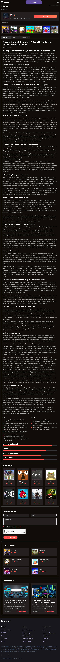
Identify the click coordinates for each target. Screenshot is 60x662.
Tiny (2, 636)
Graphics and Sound (10, 444)
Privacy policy (18, 526)
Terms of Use (46, 638)
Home (50, 5)
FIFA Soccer (4, 638)
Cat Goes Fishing (26, 641)
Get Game (46, 16)
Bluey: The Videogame (28, 630)
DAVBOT (3, 633)
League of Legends (27, 638)
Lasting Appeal (8, 458)
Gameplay (6, 449)
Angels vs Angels (27, 633)
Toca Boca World (6, 630)
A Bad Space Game (27, 636)
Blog (44, 641)
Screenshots (25, 37)
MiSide (3, 641)
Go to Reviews (33, 2)
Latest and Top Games (49, 633)
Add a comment (10, 537)
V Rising (12, 14)
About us (45, 630)
